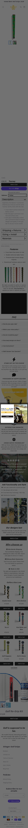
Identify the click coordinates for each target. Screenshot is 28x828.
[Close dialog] (26, 405)
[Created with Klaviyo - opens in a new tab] (14, 423)
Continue (7, 416)
